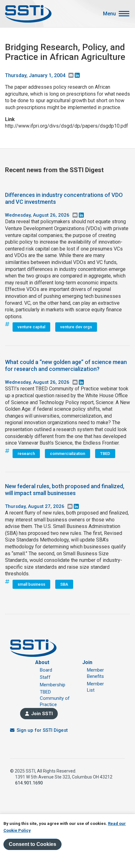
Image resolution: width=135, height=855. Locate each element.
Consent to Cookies (32, 844)
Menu (109, 14)
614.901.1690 (29, 782)
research (26, 453)
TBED (105, 453)
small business (31, 584)
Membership (52, 685)
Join (87, 662)
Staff (45, 677)
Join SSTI (42, 713)
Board (46, 670)
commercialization (67, 453)
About (42, 662)
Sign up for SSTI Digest (42, 730)
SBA (64, 584)
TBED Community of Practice (55, 698)
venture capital (31, 327)
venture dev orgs (76, 327)
